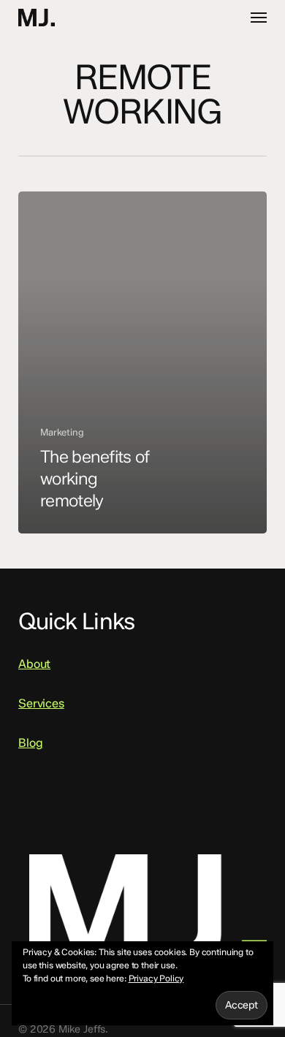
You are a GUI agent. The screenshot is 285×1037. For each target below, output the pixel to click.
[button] (259, 17)
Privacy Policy (156, 978)
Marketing (62, 432)
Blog (30, 743)
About (34, 664)
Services (41, 703)
